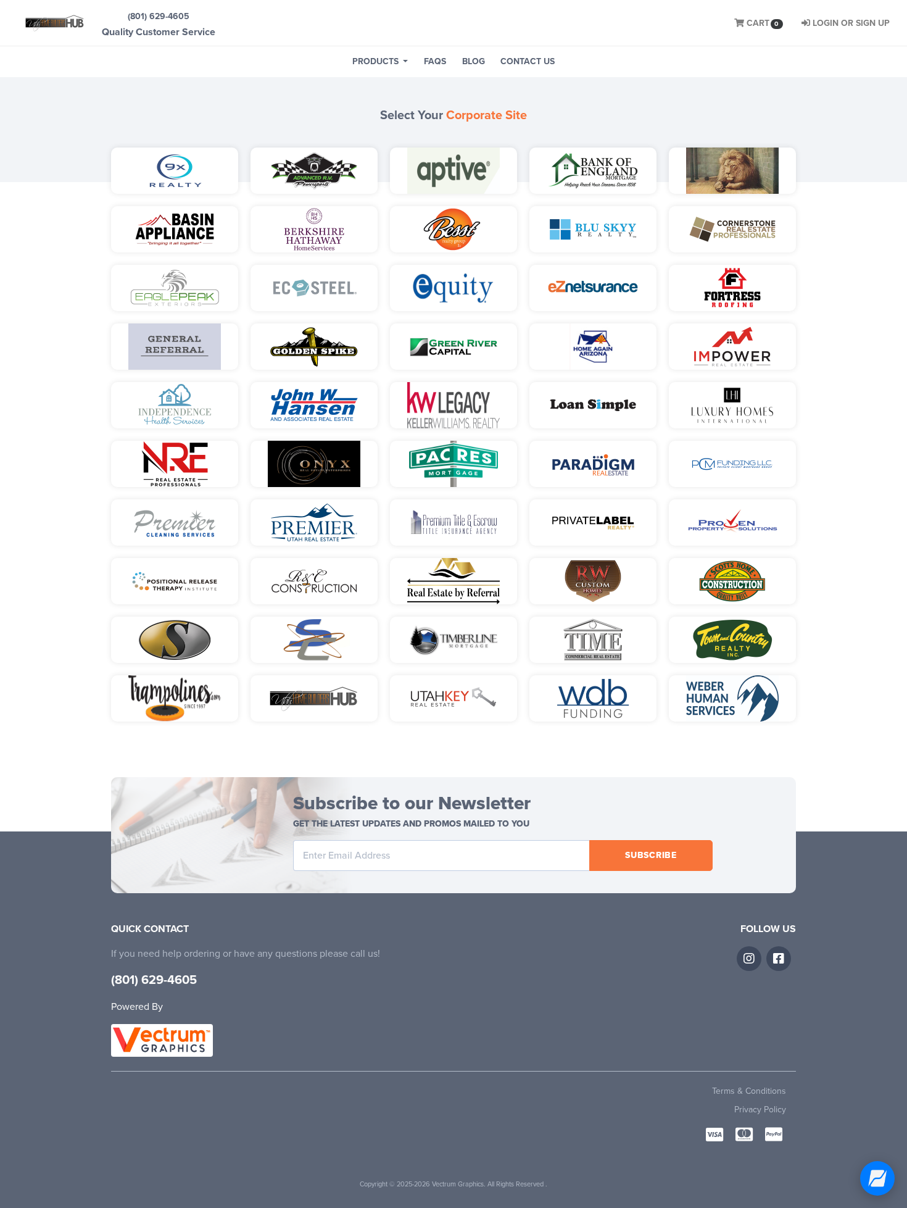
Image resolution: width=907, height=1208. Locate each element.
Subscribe (650, 855)
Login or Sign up (851, 23)
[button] (380, 61)
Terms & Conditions (749, 1091)
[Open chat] (877, 1178)
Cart (763, 23)
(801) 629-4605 (158, 16)
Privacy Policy (760, 1109)
